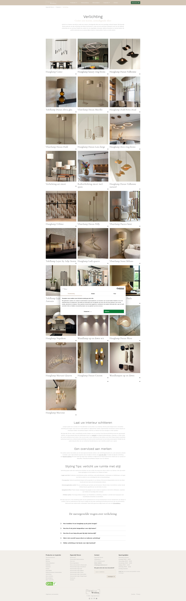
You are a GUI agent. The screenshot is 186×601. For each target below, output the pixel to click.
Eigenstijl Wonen (50, 7)
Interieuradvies (85, 2)
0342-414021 (98, 563)
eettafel (94, 435)
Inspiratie (106, 2)
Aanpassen (86, 311)
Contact (116, 2)
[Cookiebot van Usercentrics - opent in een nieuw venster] (117, 289)
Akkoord (107, 311)
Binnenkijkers (96, 2)
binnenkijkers (116, 503)
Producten (73, 2)
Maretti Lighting (67, 456)
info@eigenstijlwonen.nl (100, 565)
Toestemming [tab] (71, 293)
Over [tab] (115, 293)
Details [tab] (93, 293)
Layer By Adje (102, 454)
